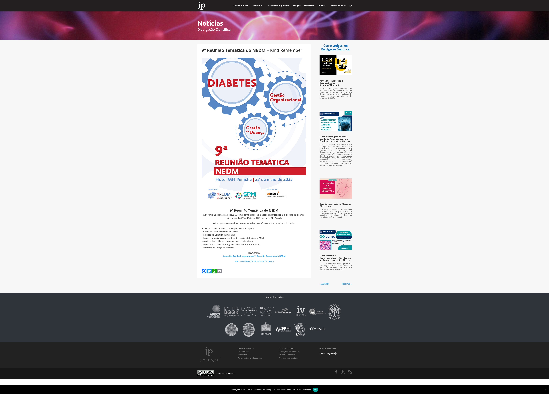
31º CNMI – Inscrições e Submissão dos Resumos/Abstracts (331, 83)
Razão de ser (240, 6)
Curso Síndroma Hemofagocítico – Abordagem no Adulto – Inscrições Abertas (335, 257)
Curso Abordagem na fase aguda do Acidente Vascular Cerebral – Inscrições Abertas (335, 138)
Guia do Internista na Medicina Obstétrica (335, 205)
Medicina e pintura (278, 6)
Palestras (309, 6)
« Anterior (324, 283)
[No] (545, 389)
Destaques (337, 6)
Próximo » (347, 283)
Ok (315, 389)
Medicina (257, 6)
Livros (321, 6)
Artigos (297, 6)
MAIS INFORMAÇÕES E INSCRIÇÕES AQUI (254, 261)
